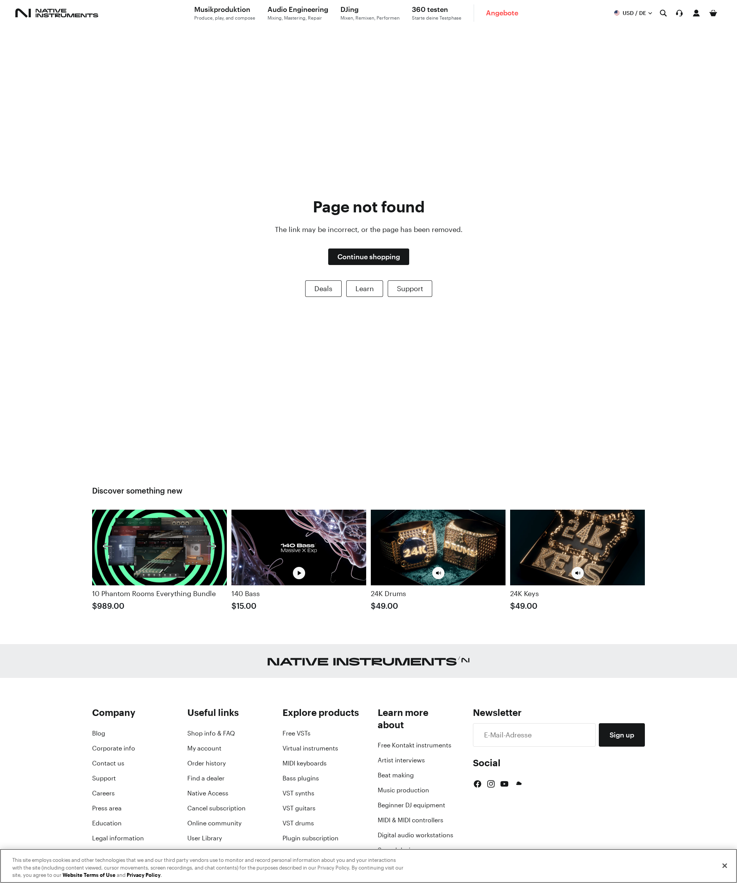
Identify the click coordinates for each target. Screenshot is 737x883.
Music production (403, 790)
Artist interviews (401, 760)
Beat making (396, 775)
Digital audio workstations (415, 835)
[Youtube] (504, 784)
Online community (214, 823)
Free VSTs (297, 733)
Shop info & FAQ (211, 733)
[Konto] (696, 13)
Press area (107, 808)
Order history (206, 763)
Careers (103, 793)
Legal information (118, 838)
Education (107, 823)
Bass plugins (301, 778)
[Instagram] (491, 784)
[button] (438, 573)
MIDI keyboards (305, 763)
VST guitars (299, 808)
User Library (204, 838)
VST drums (298, 823)
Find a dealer (206, 778)
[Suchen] (663, 13)
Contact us (108, 763)
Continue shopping (368, 256)
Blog (98, 733)
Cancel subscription (216, 808)
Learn (364, 288)
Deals (323, 288)
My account (204, 748)
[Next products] (211, 547)
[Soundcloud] (518, 784)
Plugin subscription (311, 838)
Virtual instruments (310, 748)
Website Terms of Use (89, 875)
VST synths (298, 793)
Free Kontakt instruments (414, 745)
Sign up (622, 734)
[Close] (724, 865)
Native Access (207, 793)
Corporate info (113, 748)
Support (410, 288)
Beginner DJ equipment (411, 805)
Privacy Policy (143, 875)
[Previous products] (107, 547)
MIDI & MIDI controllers (410, 820)
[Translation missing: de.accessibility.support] (679, 13)
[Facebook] (477, 784)
